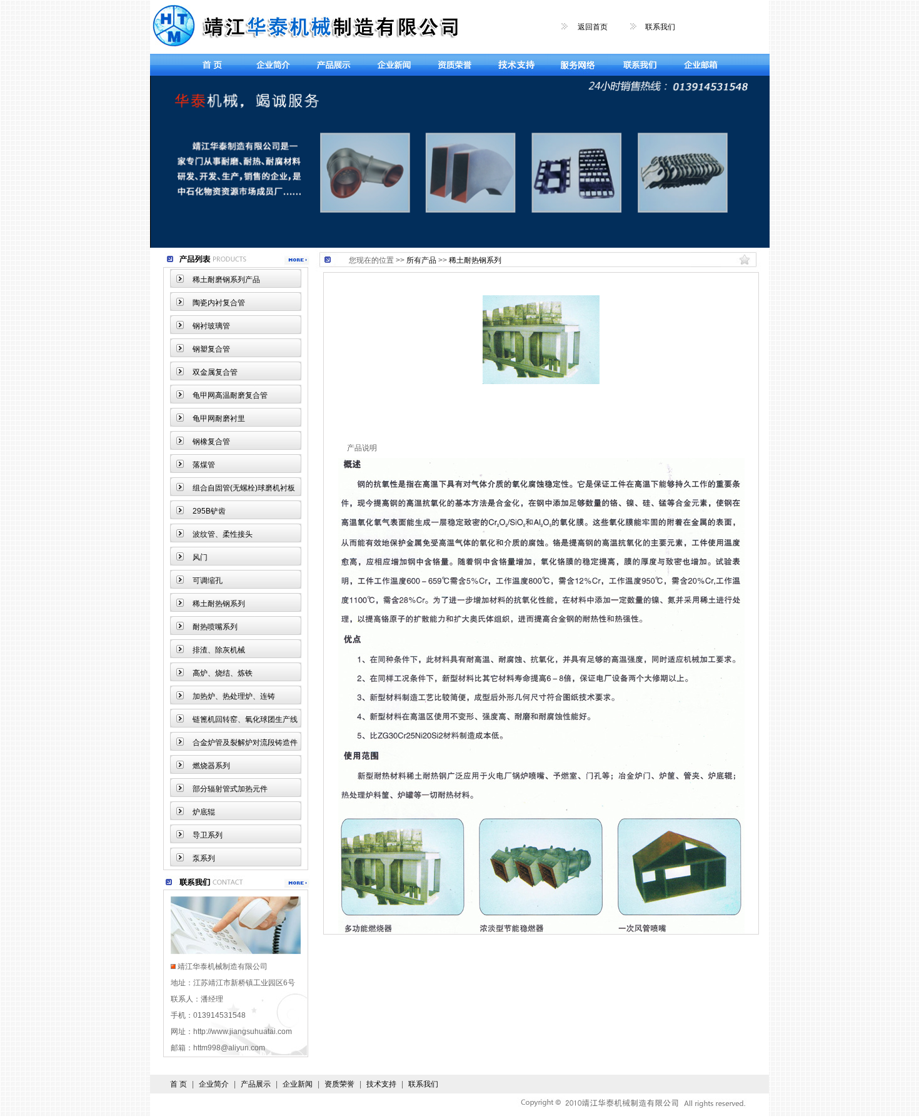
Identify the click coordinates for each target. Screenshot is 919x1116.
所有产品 (421, 260)
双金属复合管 (215, 372)
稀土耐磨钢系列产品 (226, 279)
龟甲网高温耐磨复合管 (230, 395)
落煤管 (204, 464)
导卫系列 (208, 835)
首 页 (178, 1084)
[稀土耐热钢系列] (541, 381)
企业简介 (214, 1084)
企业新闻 (298, 1084)
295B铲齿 (209, 511)
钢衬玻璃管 (211, 326)
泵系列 (204, 858)
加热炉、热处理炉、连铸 (234, 696)
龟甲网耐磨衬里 (219, 418)
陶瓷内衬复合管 (219, 302)
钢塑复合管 (211, 349)
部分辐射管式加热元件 (230, 788)
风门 (200, 557)
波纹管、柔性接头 (223, 534)
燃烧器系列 (211, 765)
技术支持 (381, 1084)
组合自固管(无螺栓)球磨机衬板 (244, 488)
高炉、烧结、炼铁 (223, 673)
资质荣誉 (339, 1084)
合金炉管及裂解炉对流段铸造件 (245, 742)
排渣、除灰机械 (219, 650)
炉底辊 (204, 812)
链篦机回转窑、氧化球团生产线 (245, 719)
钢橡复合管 (211, 441)
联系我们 (660, 27)
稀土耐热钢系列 (219, 603)
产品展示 (256, 1084)
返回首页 (593, 27)
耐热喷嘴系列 (215, 626)
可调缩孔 (208, 580)
